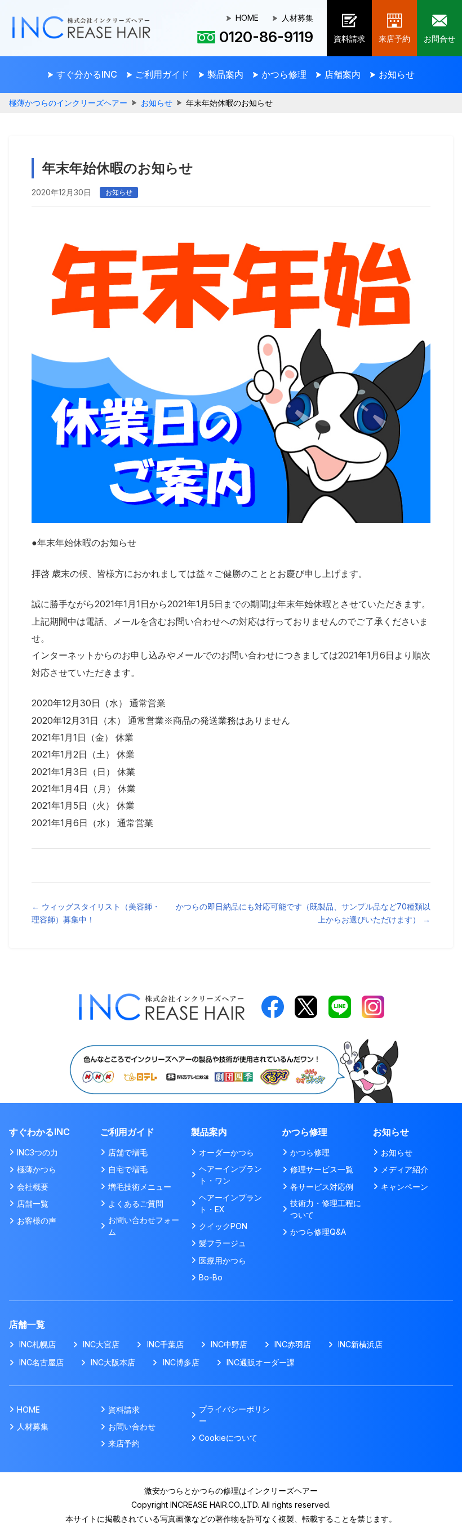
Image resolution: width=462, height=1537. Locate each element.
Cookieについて (228, 1437)
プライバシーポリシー (234, 1415)
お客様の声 (36, 1220)
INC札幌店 (37, 1344)
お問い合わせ (132, 1426)
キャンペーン (404, 1186)
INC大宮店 (101, 1344)
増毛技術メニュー (139, 1186)
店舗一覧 (32, 1203)
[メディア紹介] (231, 1042)
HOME (247, 18)
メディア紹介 (404, 1169)
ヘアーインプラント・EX (230, 1203)
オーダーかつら (226, 1152)
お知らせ (156, 102)
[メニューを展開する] (82, 74)
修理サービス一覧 (321, 1169)
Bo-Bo (211, 1277)
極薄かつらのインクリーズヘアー (68, 102)
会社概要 (32, 1186)
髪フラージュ (222, 1243)
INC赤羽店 (292, 1344)
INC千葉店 (165, 1344)
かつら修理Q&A (318, 1231)
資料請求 (124, 1409)
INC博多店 (181, 1362)
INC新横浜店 (360, 1344)
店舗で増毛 (128, 1152)
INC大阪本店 (113, 1362)
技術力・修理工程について (325, 1209)
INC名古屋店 (41, 1362)
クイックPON (223, 1226)
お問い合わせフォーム (143, 1225)
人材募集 (297, 18)
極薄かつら (36, 1169)
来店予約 (124, 1443)
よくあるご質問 (135, 1203)
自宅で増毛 (128, 1169)
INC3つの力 (37, 1152)
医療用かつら (222, 1260)
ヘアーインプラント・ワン (230, 1174)
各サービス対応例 (321, 1186)
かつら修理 (310, 1152)
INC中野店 (229, 1344)
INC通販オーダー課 (260, 1362)
